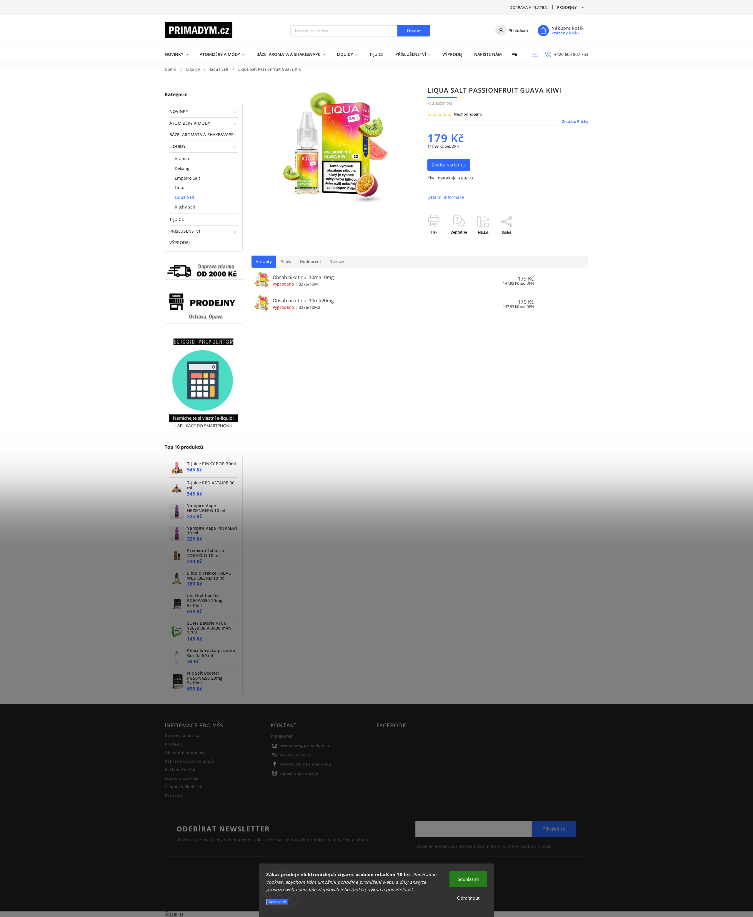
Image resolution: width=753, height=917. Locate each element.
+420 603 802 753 (296, 755)
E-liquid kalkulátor (183, 786)
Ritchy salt (185, 207)
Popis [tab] (286, 261)
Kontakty (174, 795)
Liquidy (177, 146)
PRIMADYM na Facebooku (305, 764)
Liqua (180, 187)
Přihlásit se (553, 828)
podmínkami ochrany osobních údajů (514, 846)
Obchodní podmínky (185, 752)
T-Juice (176, 219)
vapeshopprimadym (299, 773)
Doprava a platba (528, 7)
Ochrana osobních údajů (189, 761)
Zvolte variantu (449, 165)
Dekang (182, 168)
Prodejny (567, 7)
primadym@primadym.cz (304, 745)
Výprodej (179, 242)
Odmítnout (468, 898)
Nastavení (277, 902)
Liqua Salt (184, 197)
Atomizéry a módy (189, 123)
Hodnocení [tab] (310, 261)
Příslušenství (184, 231)
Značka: (575, 121)
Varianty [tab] (264, 261)
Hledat (414, 31)
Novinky (178, 111)
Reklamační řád (180, 769)
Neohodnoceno (468, 114)
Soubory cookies (181, 778)
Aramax (182, 158)
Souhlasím (468, 879)
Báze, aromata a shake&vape (201, 134)
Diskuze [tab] (336, 261)
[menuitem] (179, 54)
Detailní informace (445, 197)
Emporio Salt (187, 178)
